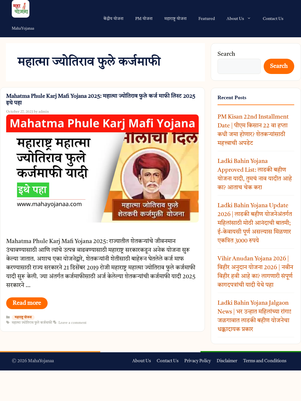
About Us (235, 19)
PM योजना (144, 19)
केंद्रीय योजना (113, 19)
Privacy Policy (197, 361)
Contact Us (273, 19)
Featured (206, 19)
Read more (27, 303)
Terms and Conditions (264, 361)
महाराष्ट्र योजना (175, 19)
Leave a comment (72, 323)
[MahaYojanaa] (23, 10)
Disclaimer (227, 361)
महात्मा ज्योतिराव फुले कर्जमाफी (32, 323)
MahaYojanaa (23, 28)
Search (226, 54)
